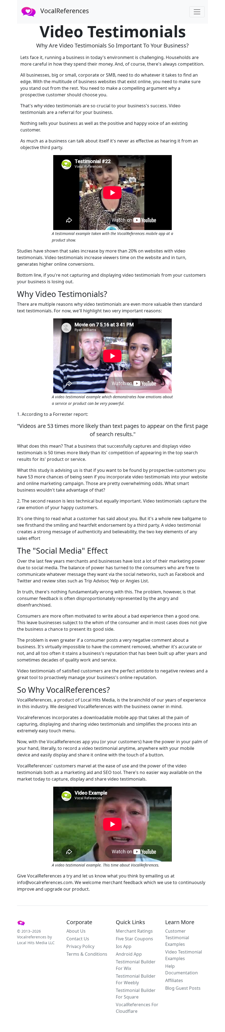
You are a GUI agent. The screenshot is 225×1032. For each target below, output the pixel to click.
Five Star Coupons (134, 939)
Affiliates (174, 980)
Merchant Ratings (134, 931)
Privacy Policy (80, 946)
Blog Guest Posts (183, 988)
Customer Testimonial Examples (177, 937)
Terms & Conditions (86, 954)
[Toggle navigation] (197, 11)
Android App (129, 954)
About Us (76, 931)
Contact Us (77, 939)
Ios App (123, 946)
